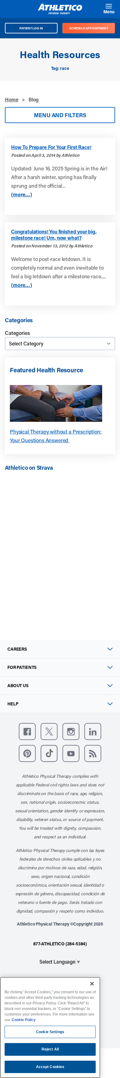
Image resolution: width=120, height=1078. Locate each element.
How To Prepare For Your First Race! (51, 147)
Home (11, 99)
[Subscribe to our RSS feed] (92, 753)
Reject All (50, 1049)
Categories (17, 332)
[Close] (92, 983)
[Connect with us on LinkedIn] (92, 731)
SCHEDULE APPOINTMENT (88, 28)
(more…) (21, 194)
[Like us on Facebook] (27, 731)
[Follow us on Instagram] (70, 731)
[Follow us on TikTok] (49, 753)
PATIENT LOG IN (31, 28)
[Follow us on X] (49, 731)
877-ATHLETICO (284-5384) (60, 944)
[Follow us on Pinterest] (27, 753)
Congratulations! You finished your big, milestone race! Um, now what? (54, 235)
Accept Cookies (50, 1067)
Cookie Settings (50, 1032)
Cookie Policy (24, 1020)
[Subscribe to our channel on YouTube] (70, 753)
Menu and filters (60, 115)
